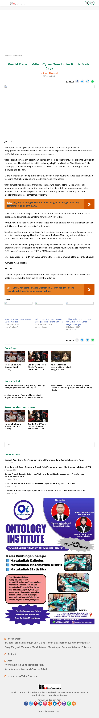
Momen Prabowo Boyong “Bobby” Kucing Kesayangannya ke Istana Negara (14, 367)
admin (44, 73)
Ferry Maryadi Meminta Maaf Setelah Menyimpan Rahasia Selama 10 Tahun (48, 647)
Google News (64, 692)
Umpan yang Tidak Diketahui (22, 676)
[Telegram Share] (87, 81)
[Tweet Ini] (82, 81)
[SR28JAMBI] (17, 3)
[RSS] (74, 703)
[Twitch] (64, 703)
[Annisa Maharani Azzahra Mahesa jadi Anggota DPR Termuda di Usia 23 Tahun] (61, 356)
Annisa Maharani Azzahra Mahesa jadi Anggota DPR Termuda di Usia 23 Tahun (61, 367)
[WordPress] (40, 703)
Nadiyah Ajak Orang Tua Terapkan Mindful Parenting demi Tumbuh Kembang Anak (44, 460)
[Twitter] (31, 703)
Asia (9, 661)
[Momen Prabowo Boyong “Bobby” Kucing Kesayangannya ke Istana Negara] (15, 356)
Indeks (14, 692)
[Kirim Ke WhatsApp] (92, 81)
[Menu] (6, 3)
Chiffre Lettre (38, 695)
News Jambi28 (81, 692)
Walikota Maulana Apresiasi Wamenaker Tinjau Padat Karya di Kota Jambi (40, 483)
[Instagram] (45, 703)
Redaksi (52, 692)
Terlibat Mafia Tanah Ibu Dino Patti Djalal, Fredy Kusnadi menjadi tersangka (78, 322)
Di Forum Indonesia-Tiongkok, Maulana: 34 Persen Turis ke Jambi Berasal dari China (45, 490)
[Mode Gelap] (87, 3)
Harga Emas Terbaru (57, 695)
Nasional (53, 73)
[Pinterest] (36, 703)
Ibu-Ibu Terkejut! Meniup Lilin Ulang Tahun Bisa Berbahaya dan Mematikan (47, 642)
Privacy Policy (38, 692)
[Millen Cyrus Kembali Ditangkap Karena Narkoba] (18, 310)
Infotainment (14, 639)
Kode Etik (24, 692)
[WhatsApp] (69, 703)
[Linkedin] (55, 703)
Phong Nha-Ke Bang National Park (24, 664)
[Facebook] (26, 703)
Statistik (11, 654)
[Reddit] (50, 703)
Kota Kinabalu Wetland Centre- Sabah (26, 669)
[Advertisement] (49, 32)
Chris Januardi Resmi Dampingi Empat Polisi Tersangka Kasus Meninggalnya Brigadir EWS (48, 467)
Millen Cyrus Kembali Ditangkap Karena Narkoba (18, 320)
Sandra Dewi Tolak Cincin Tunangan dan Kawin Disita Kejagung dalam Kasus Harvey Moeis (37, 367)
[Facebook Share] (77, 81)
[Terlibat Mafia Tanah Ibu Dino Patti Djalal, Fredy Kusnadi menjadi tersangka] (80, 310)
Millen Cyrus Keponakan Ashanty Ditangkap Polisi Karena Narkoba (49, 320)
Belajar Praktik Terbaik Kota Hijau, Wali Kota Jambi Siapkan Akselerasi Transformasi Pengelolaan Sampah (44, 475)
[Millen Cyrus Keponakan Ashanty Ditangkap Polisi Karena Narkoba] (49, 310)
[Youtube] (59, 703)
